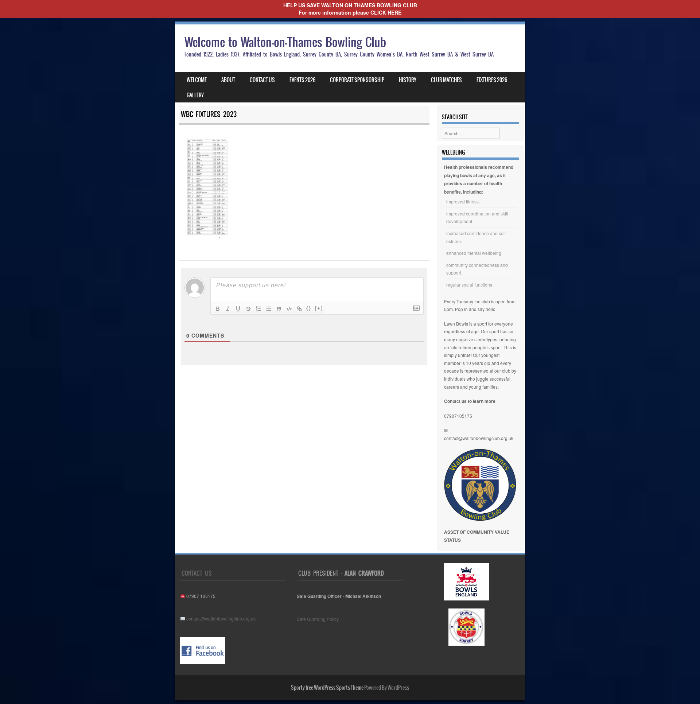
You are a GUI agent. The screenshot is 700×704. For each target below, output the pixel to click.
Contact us (197, 573)
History (407, 80)
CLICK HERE (385, 12)
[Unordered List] (269, 308)
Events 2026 (302, 80)
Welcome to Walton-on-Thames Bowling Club (285, 42)
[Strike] (248, 308)
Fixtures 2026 (492, 80)
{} (308, 308)
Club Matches (446, 80)
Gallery (195, 95)
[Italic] (228, 308)
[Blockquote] (279, 308)
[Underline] (238, 308)
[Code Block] (289, 308)
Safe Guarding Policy (318, 619)
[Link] (299, 308)
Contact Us (262, 80)
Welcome (197, 80)
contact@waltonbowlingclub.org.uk (478, 438)
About (228, 80)
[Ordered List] (258, 308)
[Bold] (218, 308)
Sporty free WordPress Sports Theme (327, 688)
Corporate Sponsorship (357, 80)
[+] (319, 308)
